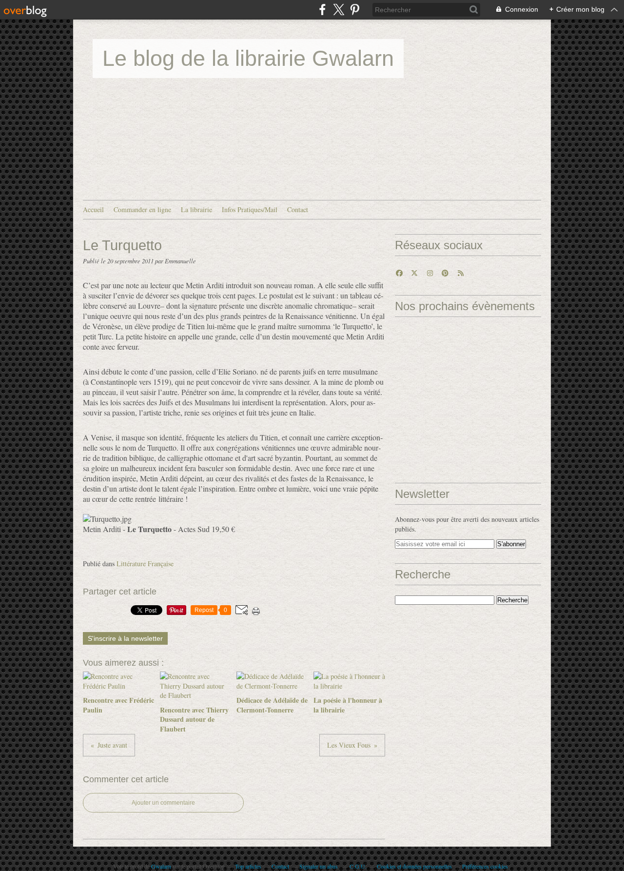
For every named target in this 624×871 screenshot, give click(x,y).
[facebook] (322, 9)
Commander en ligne (142, 209)
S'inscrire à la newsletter (125, 638)
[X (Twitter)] (338, 9)
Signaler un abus (319, 866)
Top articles (248, 866)
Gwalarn (161, 866)
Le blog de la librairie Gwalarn (248, 58)
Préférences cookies (485, 866)
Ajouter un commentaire (163, 802)
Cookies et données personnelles (414, 866)
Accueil (93, 209)
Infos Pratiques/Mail (249, 209)
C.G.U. (358, 866)
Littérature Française (145, 563)
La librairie (196, 209)
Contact (297, 209)
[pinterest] (355, 9)
